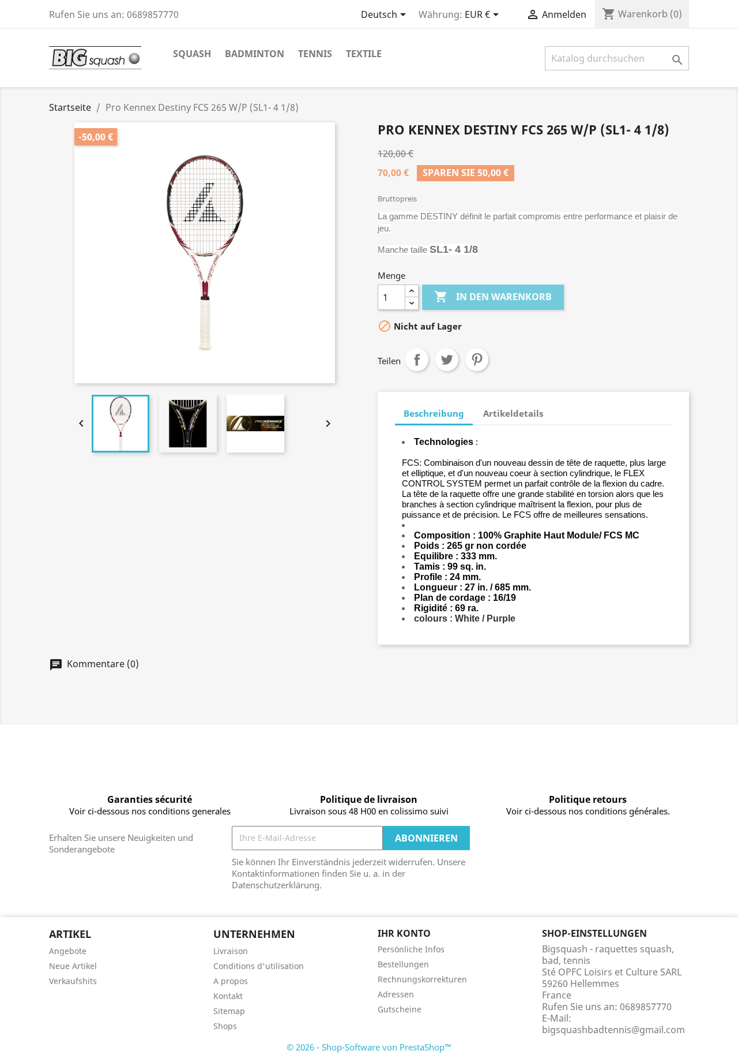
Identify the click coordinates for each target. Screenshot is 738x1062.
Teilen (416, 359)
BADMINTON (254, 53)
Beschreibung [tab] (434, 413)
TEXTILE (364, 53)
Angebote (67, 950)
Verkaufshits (73, 980)
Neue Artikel (73, 965)
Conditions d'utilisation (258, 965)
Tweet (446, 359)
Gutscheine (399, 1009)
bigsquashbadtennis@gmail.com (613, 1029)
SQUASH (192, 53)
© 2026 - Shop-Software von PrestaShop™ (369, 1047)
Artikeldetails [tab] (513, 413)
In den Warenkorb (493, 297)
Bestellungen (403, 964)
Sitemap (229, 1010)
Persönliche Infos (411, 949)
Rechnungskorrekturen (422, 979)
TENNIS (315, 53)
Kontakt (228, 995)
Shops (225, 1025)
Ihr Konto (404, 933)
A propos (230, 980)
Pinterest (476, 359)
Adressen (396, 994)
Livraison (230, 950)
